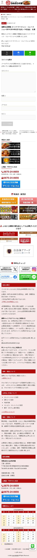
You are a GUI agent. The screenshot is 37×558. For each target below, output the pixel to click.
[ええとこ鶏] (10, 155)
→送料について (6, 378)
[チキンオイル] (10, 162)
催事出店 (9, 14)
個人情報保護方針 (27, 549)
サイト (3, 114)
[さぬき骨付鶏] (10, 148)
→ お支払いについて (8, 412)
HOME (3, 14)
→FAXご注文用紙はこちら (9, 302)
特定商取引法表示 (16, 549)
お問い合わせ (19, 552)
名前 (3, 96)
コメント (4, 71)
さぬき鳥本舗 (15, 555)
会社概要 (8, 549)
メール (4, 105)
